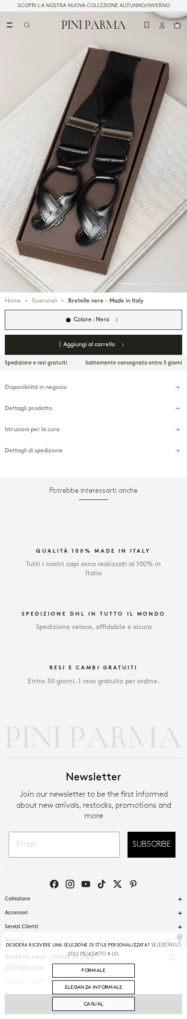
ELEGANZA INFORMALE (93, 987)
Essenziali (44, 300)
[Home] (93, 24)
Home (13, 300)
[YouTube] (86, 884)
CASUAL (93, 1004)
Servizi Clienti (21, 926)
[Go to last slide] (17, 152)
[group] (93, 152)
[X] (117, 884)
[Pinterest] (133, 884)
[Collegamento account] (162, 25)
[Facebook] (54, 884)
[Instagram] (70, 884)
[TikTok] (101, 884)
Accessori (16, 912)
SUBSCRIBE (151, 844)
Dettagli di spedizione (34, 450)
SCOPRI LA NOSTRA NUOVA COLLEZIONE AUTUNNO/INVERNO (94, 5)
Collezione (17, 899)
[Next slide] (169, 152)
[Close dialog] (179, 936)
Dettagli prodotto (28, 408)
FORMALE (93, 970)
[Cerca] (27, 25)
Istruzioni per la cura (32, 429)
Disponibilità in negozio (36, 387)
